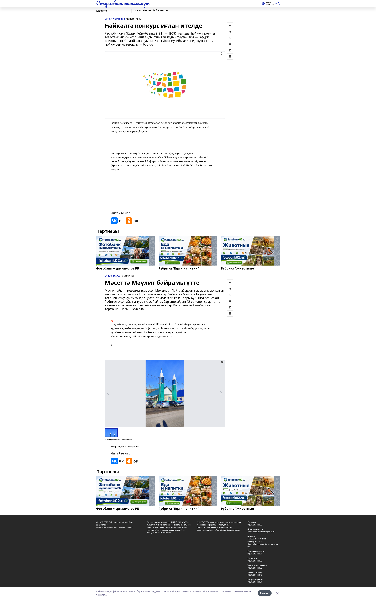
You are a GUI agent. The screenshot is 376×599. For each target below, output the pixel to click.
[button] (162, 342)
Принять (264, 593)
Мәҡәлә (101, 10)
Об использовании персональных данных (114, 527)
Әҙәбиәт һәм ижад (115, 19)
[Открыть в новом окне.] (117, 220)
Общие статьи (112, 276)
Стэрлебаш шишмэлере (122, 3)
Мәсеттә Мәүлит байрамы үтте (151, 10)
